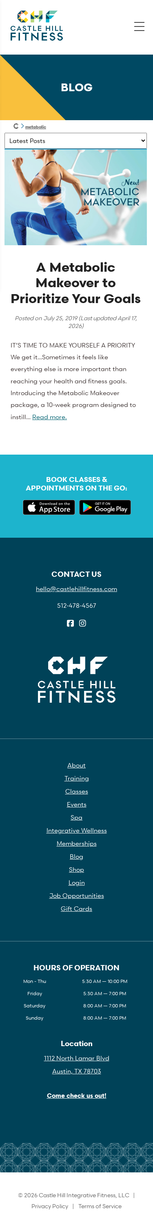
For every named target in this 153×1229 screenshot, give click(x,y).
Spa (76, 817)
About (76, 765)
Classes (76, 791)
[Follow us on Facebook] (70, 624)
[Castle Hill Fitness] (36, 26)
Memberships (77, 843)
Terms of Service (100, 1206)
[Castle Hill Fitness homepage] (16, 126)
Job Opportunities (76, 895)
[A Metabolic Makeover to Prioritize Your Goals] (75, 243)
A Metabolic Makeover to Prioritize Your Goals (76, 282)
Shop (76, 869)
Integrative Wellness (77, 830)
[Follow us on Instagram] (82, 624)
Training (76, 778)
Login (77, 882)
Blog (76, 856)
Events (76, 804)
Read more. (49, 417)
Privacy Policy (49, 1206)
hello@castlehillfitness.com (76, 589)
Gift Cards (76, 908)
